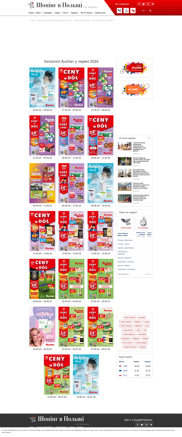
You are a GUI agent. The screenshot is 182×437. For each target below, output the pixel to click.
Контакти (80, 427)
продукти (136, 338)
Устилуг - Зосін (123, 244)
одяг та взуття (127, 343)
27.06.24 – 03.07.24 (71, 349)
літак (147, 326)
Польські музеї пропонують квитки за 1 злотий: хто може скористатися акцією (141, 185)
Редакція (72, 427)
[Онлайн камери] (119, 10)
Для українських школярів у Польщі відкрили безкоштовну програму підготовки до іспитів (141, 173)
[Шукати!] (150, 10)
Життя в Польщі (86, 13)
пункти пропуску (129, 334)
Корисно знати (100, 13)
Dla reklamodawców (61, 427)
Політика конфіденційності (45, 427)
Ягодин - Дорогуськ (125, 240)
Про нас (31, 427)
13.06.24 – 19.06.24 (42, 253)
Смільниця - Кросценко (127, 269)
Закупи (38, 13)
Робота (65, 13)
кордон (146, 321)
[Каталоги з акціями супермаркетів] (133, 10)
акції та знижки (126, 321)
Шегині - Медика (124, 265)
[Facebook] (139, 4)
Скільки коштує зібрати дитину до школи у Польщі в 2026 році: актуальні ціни (141, 197)
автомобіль (142, 334)
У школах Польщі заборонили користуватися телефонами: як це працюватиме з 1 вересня (139, 147)
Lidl (145, 330)
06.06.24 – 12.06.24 (71, 157)
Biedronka (138, 326)
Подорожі (74, 13)
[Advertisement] (91, 40)
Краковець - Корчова (126, 262)
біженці (145, 338)
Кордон (57, 13)
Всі (149, 138)
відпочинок (125, 338)
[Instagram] (148, 4)
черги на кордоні (141, 343)
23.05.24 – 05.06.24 (42, 110)
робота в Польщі (126, 326)
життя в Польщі (130, 317)
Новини (31, 13)
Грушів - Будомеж (124, 258)
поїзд (138, 330)
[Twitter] (143, 4)
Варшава (143, 347)
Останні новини (127, 138)
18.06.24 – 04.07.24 (85, 396)
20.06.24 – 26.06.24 (42, 301)
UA (143, 10)
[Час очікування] (126, 10)
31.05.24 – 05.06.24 (71, 110)
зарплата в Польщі (130, 347)
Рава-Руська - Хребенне (123, 253)
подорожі (137, 321)
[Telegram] (152, 4)
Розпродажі (47, 13)
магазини (142, 317)
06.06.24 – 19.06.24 (100, 205)
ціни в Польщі (128, 330)
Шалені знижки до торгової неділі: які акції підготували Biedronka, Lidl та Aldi (141, 160)
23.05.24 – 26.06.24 (42, 349)
